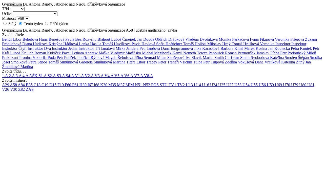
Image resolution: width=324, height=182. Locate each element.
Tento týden (33, 23)
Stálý (12, 23)
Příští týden (58, 23)
